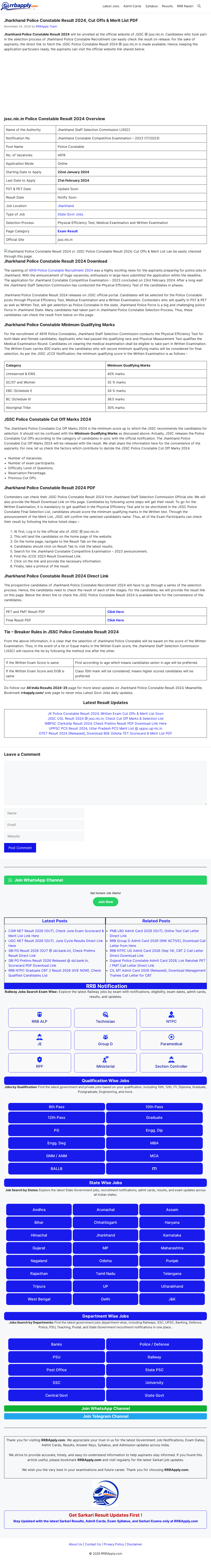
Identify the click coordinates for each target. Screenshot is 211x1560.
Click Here (115, 612)
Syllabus (151, 6)
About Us (75, 1544)
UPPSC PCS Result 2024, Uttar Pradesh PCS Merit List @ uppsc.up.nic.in (105, 728)
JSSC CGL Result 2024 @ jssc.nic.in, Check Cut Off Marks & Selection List (106, 718)
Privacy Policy (114, 1544)
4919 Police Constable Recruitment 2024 (61, 270)
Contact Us (93, 1544)
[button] (199, 6)
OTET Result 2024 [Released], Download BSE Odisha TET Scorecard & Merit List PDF (105, 733)
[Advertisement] (105, 85)
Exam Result (68, 231)
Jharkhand (66, 206)
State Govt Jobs (70, 214)
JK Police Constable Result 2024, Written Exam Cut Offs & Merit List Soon (105, 713)
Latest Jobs (111, 6)
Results (167, 6)
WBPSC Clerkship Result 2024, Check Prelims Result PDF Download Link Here (105, 723)
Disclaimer (134, 1544)
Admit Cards (132, 6)
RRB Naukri (185, 6)
